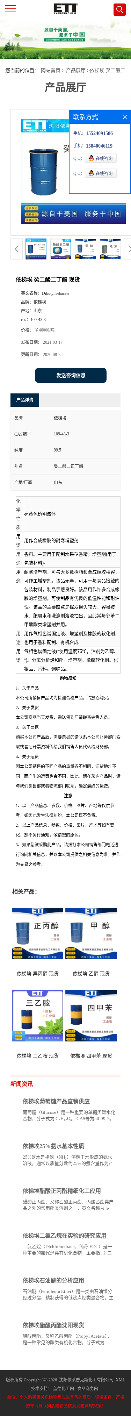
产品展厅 (76, 70)
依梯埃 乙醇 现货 (91, 973)
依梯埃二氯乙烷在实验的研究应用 (65, 1236)
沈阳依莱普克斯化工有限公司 (86, 1380)
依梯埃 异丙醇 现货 (38, 973)
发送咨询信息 (71, 375)
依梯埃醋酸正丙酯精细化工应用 (62, 1191)
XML (120, 1380)
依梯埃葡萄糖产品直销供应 (56, 1101)
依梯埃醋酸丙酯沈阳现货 (53, 1325)
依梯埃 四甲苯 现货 (91, 1056)
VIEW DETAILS (91, 1131)
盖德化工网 (63, 1388)
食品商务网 (87, 1388)
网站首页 (50, 70)
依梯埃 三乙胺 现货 (38, 1056)
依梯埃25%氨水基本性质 (53, 1146)
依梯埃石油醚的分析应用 (53, 1280)
